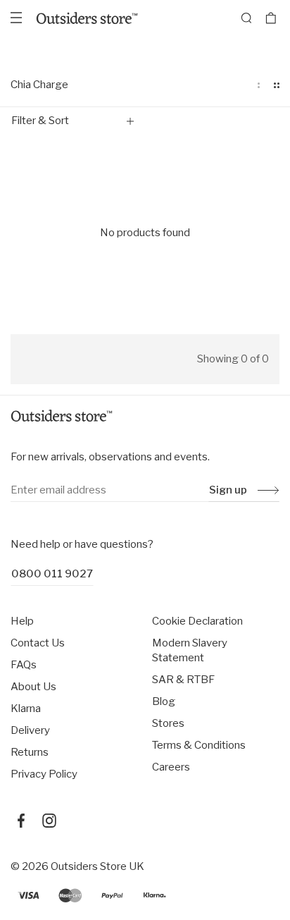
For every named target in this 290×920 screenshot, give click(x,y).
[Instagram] (49, 820)
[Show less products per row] (259, 85)
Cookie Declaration (197, 621)
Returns (30, 752)
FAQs (24, 664)
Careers (171, 767)
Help (22, 621)
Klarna (26, 708)
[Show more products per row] (276, 85)
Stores (168, 723)
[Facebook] (21, 820)
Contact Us (38, 643)
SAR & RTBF (183, 679)
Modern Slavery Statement (189, 650)
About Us (33, 686)
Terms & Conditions (199, 745)
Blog (163, 701)
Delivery (30, 730)
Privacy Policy (44, 774)
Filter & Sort (40, 120)
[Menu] (16, 17)
